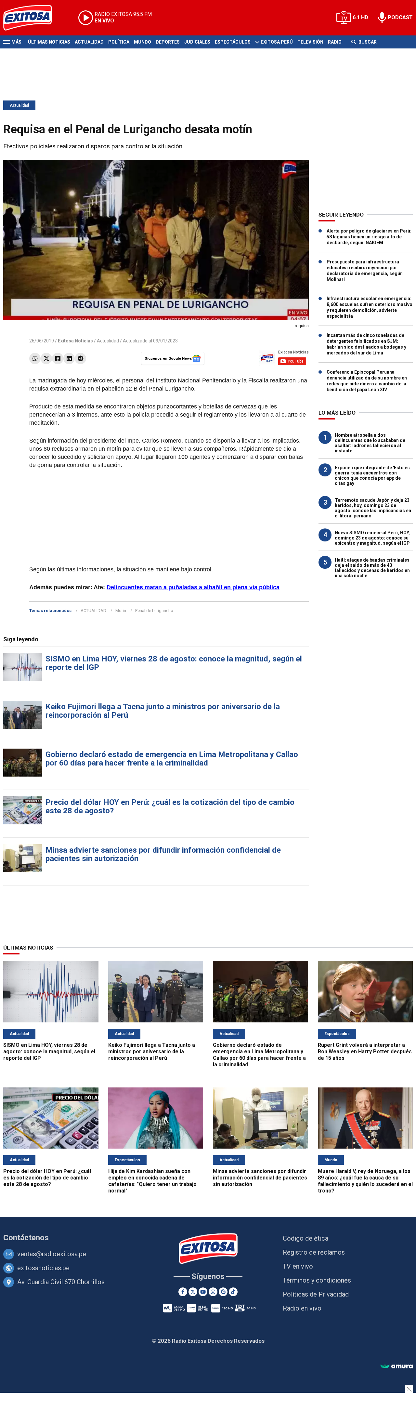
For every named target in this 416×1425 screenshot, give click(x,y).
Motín (120, 610)
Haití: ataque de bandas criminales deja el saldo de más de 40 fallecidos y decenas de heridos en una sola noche (372, 567)
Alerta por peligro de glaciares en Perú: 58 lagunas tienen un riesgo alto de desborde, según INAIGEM (369, 236)
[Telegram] (80, 358)
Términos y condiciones (317, 1280)
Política (118, 42)
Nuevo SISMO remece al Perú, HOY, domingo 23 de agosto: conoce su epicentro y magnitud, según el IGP (372, 538)
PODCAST (400, 17)
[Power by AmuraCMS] (396, 1367)
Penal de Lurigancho (154, 610)
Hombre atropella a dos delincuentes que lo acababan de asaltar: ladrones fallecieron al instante (370, 443)
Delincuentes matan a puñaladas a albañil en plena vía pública (193, 587)
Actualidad (89, 42)
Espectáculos (233, 42)
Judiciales (197, 42)
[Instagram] (213, 1291)
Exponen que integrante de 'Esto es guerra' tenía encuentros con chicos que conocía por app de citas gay (372, 475)
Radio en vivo (302, 1308)
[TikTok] (233, 1291)
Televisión (310, 42)
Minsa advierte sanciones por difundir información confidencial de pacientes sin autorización (163, 854)
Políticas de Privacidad (316, 1294)
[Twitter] (46, 358)
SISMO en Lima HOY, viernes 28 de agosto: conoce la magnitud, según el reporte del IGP (174, 663)
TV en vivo (298, 1266)
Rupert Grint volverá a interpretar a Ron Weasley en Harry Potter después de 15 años (365, 1051)
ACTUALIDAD (93, 610)
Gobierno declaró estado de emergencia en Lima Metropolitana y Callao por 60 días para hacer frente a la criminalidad (172, 758)
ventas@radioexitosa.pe (51, 1254)
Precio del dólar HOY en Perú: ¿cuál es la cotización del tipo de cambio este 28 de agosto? (170, 806)
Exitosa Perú (277, 42)
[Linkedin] (69, 358)
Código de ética (305, 1238)
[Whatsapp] (35, 358)
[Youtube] (203, 1291)
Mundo (142, 42)
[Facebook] (57, 358)
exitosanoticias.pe (43, 1268)
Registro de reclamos (314, 1252)
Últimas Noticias (49, 42)
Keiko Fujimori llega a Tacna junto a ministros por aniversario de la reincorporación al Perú (163, 711)
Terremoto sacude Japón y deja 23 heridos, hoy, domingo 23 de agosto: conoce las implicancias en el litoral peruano (373, 508)
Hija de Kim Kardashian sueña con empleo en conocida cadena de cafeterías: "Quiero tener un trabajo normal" (152, 1181)
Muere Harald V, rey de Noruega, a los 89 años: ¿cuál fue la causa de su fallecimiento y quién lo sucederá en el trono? (365, 1181)
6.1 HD (360, 17)
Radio (335, 42)
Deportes (168, 42)
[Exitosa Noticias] (32, 18)
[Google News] (223, 1291)
